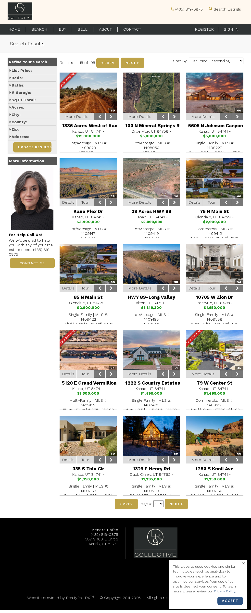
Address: (20, 136)
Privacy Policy (224, 591)
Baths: (18, 85)
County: (19, 122)
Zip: (15, 129)
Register (204, 29)
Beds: (17, 77)
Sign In (231, 29)
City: (16, 114)
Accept (230, 601)
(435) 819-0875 (189, 9)
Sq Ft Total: (24, 100)
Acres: (18, 107)
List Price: (22, 70)
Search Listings (227, 9)
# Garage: (21, 92)
